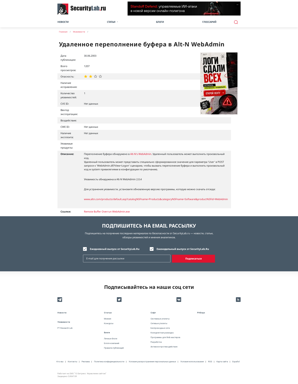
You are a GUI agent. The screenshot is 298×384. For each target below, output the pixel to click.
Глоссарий (209, 22)
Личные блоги (110, 338)
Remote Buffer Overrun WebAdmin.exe (107, 211)
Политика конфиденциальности (109, 361)
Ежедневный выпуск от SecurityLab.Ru (114, 249)
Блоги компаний (111, 343)
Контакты (72, 361)
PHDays (201, 313)
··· (237, 4)
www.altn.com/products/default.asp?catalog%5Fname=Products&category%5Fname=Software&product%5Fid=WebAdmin (156, 199)
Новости (63, 22)
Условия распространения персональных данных (152, 361)
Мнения (107, 319)
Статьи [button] (111, 22)
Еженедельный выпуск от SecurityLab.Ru (183, 249)
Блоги (160, 22)
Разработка (156, 342)
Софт (153, 313)
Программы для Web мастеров (165, 337)
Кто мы (59, 361)
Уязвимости (63, 322)
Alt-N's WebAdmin (140, 154)
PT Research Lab (65, 328)
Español (236, 361)
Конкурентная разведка (162, 333)
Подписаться (193, 258)
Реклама (86, 361)
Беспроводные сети (160, 328)
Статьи (108, 313)
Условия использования (192, 361)
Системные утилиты (160, 319)
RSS (210, 361)
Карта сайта (222, 361)
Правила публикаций (114, 348)
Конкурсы (108, 323)
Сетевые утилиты (159, 323)
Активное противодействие (164, 347)
